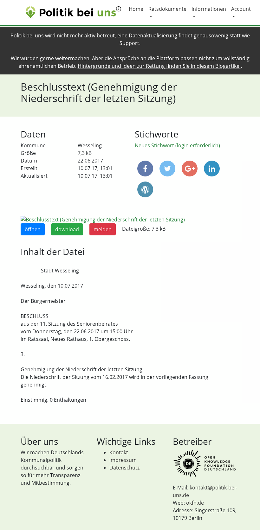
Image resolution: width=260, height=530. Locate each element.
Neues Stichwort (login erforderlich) (177, 145)
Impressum (123, 460)
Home (136, 8)
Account (241, 8)
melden (103, 229)
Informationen (209, 8)
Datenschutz (124, 467)
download (67, 229)
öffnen (33, 229)
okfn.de (195, 502)
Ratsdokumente (167, 8)
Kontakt (118, 452)
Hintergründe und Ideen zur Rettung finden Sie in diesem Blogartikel (159, 65)
